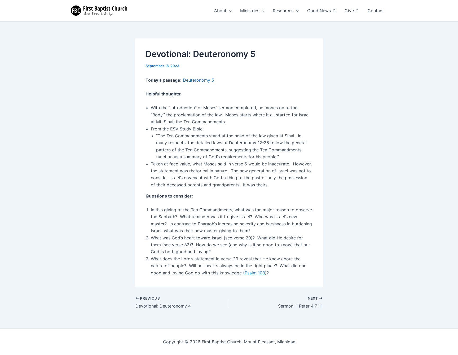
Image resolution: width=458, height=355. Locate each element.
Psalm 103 (255, 272)
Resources (283, 10)
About (220, 10)
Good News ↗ (321, 10)
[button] (229, 10)
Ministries (249, 10)
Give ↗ (352, 10)
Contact (376, 10)
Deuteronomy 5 (198, 80)
